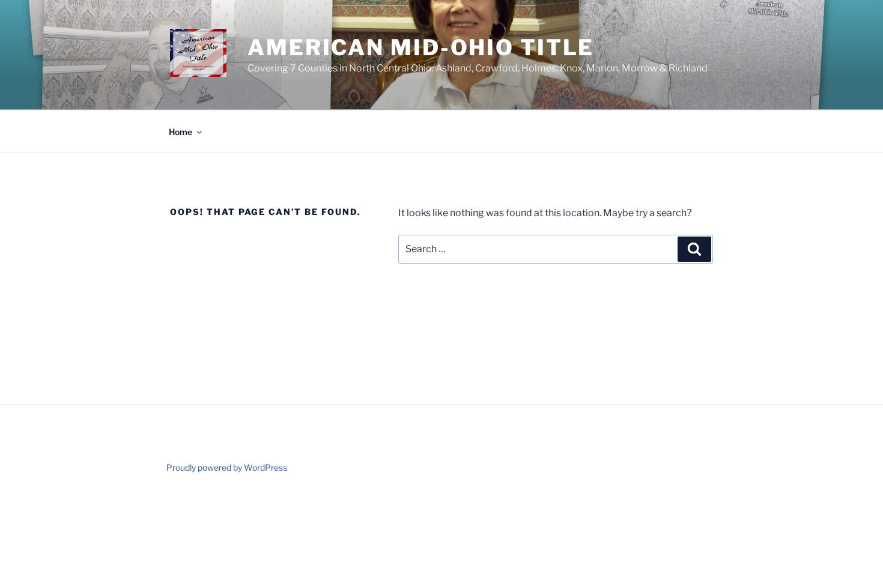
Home (180, 132)
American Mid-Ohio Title (420, 47)
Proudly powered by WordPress (226, 467)
